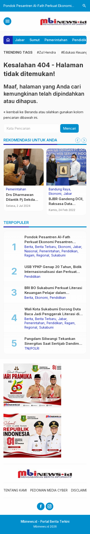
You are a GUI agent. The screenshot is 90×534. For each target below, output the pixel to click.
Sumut (35, 40)
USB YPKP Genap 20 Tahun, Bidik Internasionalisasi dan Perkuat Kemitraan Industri (53, 272)
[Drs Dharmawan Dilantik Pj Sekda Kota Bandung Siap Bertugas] (24, 167)
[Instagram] (49, 506)
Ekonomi (55, 193)
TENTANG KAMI (15, 490)
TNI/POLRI (31, 348)
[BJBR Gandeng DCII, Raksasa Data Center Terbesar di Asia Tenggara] (66, 167)
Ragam (29, 255)
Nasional (30, 251)
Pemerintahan (56, 40)
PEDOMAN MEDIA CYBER (49, 490)
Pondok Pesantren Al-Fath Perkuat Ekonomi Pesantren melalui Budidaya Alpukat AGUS (51, 242)
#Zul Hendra (46, 52)
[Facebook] (41, 506)
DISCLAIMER (80, 490)
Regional (42, 255)
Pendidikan (70, 251)
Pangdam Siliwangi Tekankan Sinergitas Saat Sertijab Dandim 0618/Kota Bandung (51, 343)
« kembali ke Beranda (20, 112)
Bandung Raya (59, 189)
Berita (28, 247)
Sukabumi (58, 255)
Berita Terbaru (45, 247)
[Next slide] (84, 140)
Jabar (20, 40)
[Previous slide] (77, 140)
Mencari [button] (69, 128)
